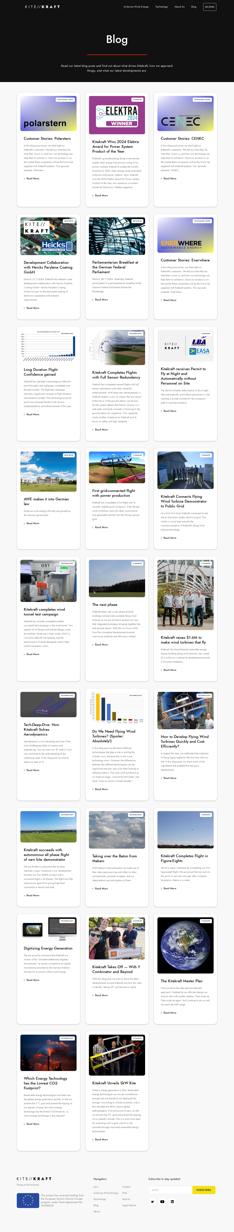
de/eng (209, 7)
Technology (161, 7)
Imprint (126, 1199)
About (97, 1211)
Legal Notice (129, 1205)
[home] (42, 7)
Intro (96, 1187)
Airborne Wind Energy (136, 7)
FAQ (124, 1193)
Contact (126, 1187)
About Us (179, 7)
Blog (193, 7)
